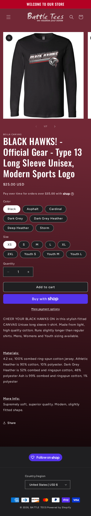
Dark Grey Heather (48, 218)
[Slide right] (54, 126)
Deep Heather (18, 228)
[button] (8, 17)
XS (10, 244)
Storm (44, 228)
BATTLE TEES (38, 507)
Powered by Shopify (59, 507)
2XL (10, 254)
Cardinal (55, 209)
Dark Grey (15, 218)
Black (12, 209)
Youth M (53, 254)
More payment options (45, 309)
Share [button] (11, 423)
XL (64, 244)
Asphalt (33, 209)
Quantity (9, 263)
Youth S (30, 254)
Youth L (76, 254)
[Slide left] (36, 126)
